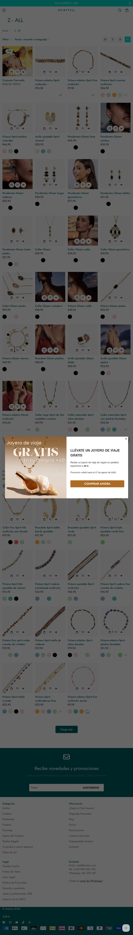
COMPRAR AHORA (97, 484)
